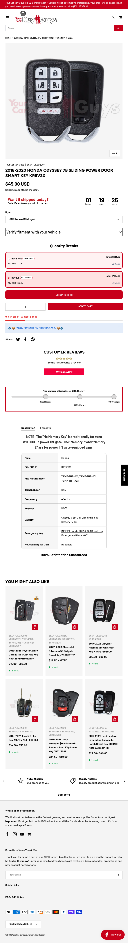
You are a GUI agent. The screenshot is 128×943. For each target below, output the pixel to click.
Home (7, 38)
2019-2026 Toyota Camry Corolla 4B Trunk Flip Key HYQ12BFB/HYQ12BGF (23, 654)
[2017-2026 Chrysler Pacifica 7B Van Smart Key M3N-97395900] (104, 610)
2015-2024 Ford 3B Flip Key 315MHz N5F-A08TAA (23, 737)
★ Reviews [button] (124, 475)
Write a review (64, 371)
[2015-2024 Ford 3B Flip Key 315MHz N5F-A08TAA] (24, 702)
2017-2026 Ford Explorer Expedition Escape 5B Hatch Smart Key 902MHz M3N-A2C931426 (103, 741)
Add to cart (85, 306)
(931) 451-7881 (80, 6)
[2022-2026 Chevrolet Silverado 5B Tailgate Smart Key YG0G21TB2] (64, 610)
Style (7, 212)
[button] (120, 17)
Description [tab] (28, 427)
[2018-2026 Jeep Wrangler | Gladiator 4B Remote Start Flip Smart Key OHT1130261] (64, 702)
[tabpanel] (64, 495)
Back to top (64, 794)
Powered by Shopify (36, 935)
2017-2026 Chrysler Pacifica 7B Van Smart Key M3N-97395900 (101, 647)
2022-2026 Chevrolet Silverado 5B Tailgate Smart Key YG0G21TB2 (62, 650)
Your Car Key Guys (14, 164)
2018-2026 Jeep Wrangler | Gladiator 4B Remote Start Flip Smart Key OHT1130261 (63, 745)
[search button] (118, 28)
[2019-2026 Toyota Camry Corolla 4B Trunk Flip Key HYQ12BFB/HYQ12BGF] (24, 610)
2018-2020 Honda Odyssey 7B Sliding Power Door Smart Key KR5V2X (43, 38)
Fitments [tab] (45, 427)
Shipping (10, 189)
